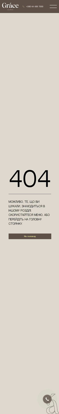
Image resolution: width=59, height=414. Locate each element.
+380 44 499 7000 (34, 6)
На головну (30, 236)
